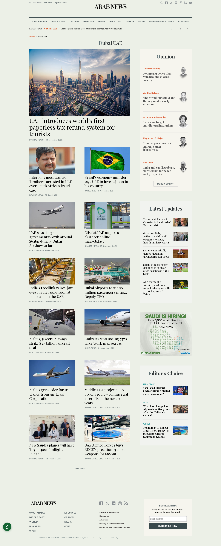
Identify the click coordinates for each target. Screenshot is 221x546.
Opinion (129, 21)
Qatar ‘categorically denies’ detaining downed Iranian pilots (156, 253)
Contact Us (104, 516)
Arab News (37, 3)
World (75, 21)
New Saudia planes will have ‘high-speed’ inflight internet (51, 449)
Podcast (183, 21)
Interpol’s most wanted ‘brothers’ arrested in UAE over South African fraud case (50, 184)
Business (88, 21)
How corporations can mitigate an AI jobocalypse (157, 146)
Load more (79, 468)
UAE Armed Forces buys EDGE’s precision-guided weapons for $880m (105, 449)
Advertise (103, 520)
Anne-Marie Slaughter (154, 117)
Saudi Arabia (40, 21)
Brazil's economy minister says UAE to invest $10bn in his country (106, 181)
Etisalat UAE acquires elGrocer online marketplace (101, 237)
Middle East (59, 21)
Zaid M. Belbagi (151, 93)
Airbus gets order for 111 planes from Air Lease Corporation (49, 394)
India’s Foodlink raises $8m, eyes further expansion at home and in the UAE (51, 292)
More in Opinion (165, 184)
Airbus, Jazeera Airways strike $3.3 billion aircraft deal (49, 343)
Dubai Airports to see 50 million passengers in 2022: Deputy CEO (106, 292)
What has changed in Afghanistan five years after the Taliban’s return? (156, 410)
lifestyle (70, 512)
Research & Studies (161, 21)
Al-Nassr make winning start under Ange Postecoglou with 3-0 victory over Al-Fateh (156, 288)
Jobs (67, 526)
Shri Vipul (148, 162)
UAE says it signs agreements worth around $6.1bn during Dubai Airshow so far (50, 239)
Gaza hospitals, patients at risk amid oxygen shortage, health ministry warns (91, 29)
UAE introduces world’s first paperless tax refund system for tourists (72, 127)
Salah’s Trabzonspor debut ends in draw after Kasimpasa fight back (156, 269)
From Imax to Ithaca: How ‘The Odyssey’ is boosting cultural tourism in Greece (156, 432)
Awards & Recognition (109, 512)
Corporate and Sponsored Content (114, 527)
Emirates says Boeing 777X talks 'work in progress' (105, 341)
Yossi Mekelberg (151, 68)
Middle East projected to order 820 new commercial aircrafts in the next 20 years (106, 396)
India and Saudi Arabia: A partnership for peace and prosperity (159, 171)
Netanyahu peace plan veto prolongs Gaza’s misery (157, 77)
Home (32, 36)
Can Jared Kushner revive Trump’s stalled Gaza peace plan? (156, 391)
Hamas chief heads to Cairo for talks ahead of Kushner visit (157, 222)
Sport (141, 21)
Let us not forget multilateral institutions (158, 123)
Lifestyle (115, 21)
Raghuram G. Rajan (153, 138)
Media (101, 21)
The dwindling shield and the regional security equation (159, 101)
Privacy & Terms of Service (111, 523)
